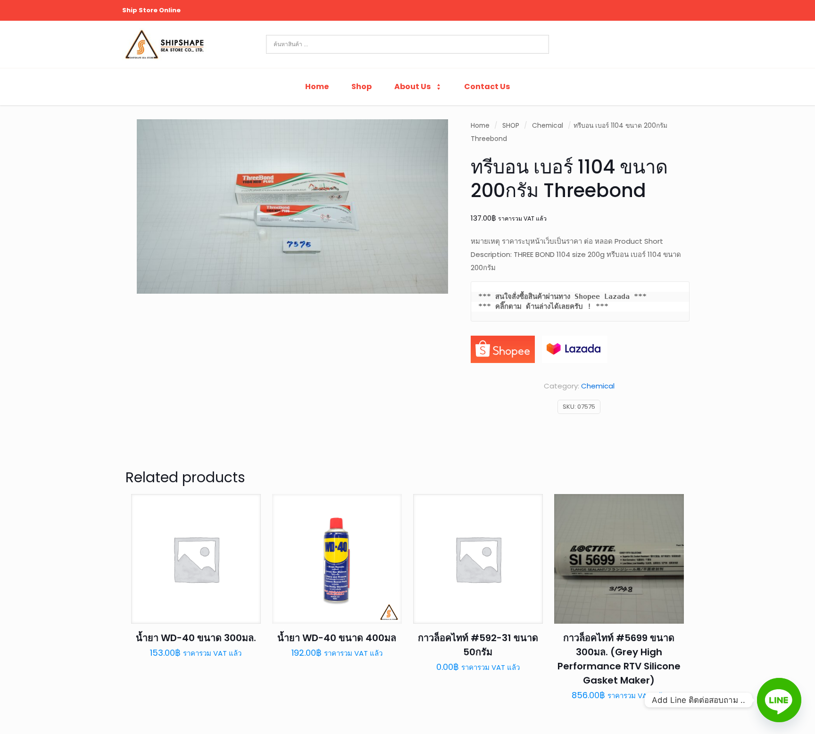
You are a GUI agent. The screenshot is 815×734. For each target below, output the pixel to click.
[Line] (779, 700)
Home (480, 125)
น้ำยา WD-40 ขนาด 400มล (336, 637)
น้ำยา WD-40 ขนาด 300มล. (196, 637)
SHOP (510, 125)
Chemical (547, 125)
